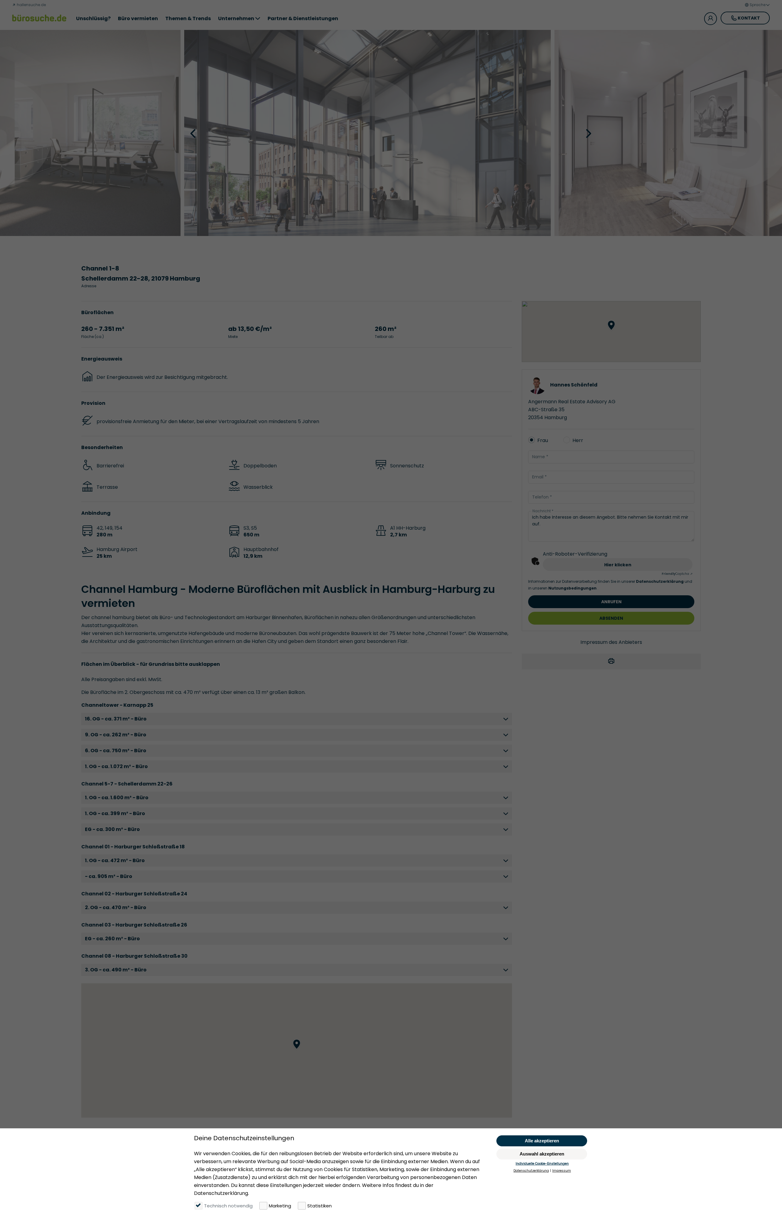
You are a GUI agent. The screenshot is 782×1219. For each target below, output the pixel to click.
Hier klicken (617, 565)
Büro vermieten (138, 18)
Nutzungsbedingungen (572, 588)
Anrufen (611, 602)
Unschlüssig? (93, 18)
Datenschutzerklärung (660, 581)
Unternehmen (236, 18)
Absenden (611, 618)
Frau (542, 440)
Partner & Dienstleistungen (303, 18)
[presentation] (193, 133)
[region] (296, 1050)
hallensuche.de (31, 4)
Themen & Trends (188, 18)
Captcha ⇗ (677, 573)
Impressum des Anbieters (611, 642)
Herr (577, 440)
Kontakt (749, 18)
